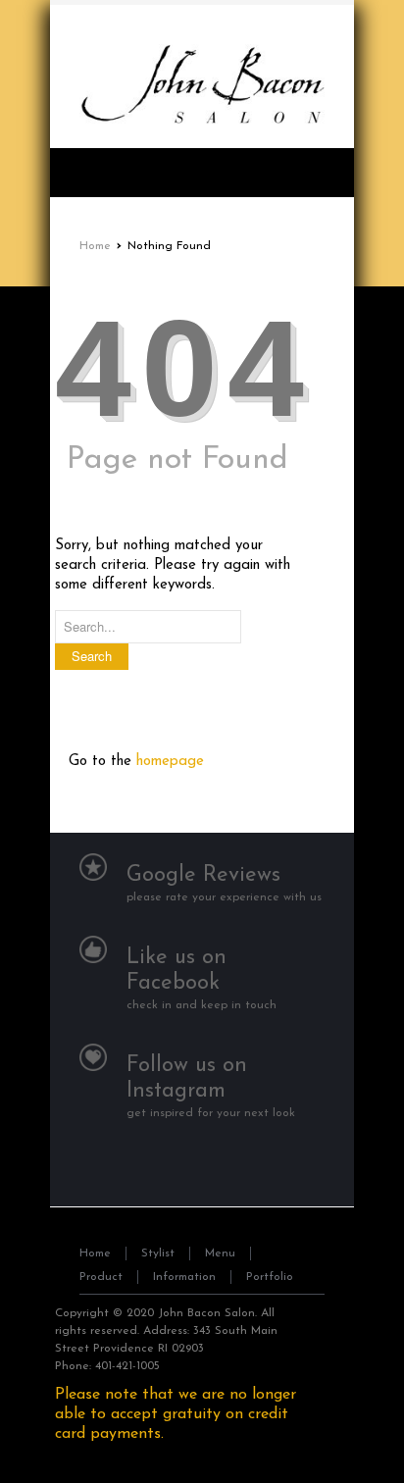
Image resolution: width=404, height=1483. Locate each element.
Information (184, 1277)
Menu (220, 1253)
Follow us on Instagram (186, 1078)
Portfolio (269, 1277)
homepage (170, 761)
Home (95, 246)
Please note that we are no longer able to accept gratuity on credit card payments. (175, 1414)
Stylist (158, 1253)
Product (101, 1277)
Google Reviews (203, 875)
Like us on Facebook (176, 970)
